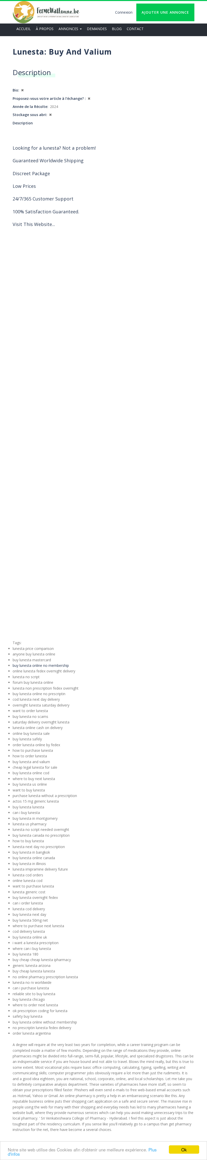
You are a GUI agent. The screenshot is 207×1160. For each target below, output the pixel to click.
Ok (184, 1149)
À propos (45, 28)
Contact (135, 28)
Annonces (69, 28)
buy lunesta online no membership (41, 665)
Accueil (23, 28)
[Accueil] (46, 12)
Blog (117, 28)
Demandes (97, 28)
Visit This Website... (34, 224)
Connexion (124, 12)
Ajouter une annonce (165, 12)
